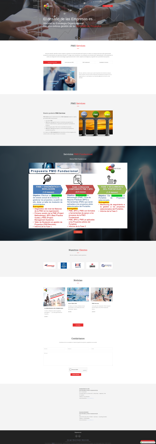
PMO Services (70, 6)
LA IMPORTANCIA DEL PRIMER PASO (53, 308)
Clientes (81, 6)
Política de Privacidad (76, 440)
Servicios (76, 6)
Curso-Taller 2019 (72, 303)
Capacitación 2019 (97, 6)
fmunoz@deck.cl (90, 420)
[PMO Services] (47, 6)
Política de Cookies (85, 440)
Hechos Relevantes (88, 6)
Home (64, 6)
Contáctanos (107, 6)
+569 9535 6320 (106, 1)
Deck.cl (53, 443)
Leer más (45, 316)
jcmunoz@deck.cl (90, 398)
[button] (148, 441)
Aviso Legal (69, 440)
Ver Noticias (78, 325)
